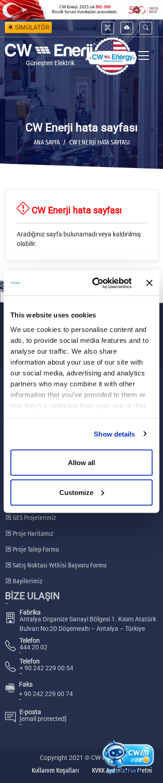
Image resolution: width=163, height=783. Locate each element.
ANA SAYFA (47, 142)
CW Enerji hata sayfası (99, 142)
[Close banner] (149, 283)
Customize (76, 492)
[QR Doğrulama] (107, 28)
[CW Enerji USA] (112, 56)
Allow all (81, 462)
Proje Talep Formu (35, 549)
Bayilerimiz (27, 581)
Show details (114, 433)
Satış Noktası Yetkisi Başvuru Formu (58, 565)
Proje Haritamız (32, 534)
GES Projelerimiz (33, 518)
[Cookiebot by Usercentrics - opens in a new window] (97, 283)
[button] (145, 28)
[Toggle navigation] (143, 56)
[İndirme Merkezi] (126, 28)
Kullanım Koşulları (55, 770)
